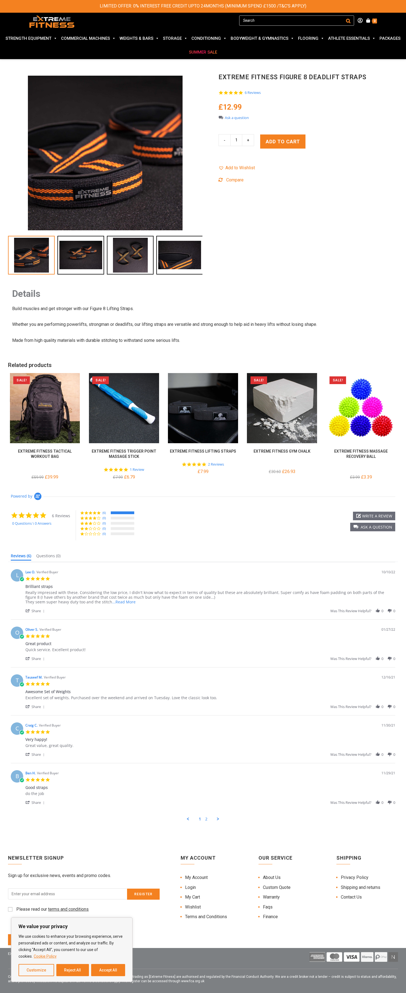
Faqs (268, 907)
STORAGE (172, 38)
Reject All (72, 970)
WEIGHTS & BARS (136, 38)
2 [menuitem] (206, 819)
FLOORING (308, 38)
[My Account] (358, 20)
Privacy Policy (354, 877)
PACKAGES (389, 38)
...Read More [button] (124, 601)
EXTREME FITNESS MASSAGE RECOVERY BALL (361, 454)
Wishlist (193, 907)
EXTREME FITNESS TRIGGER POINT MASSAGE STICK (124, 454)
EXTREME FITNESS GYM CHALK (282, 451)
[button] (236, 168)
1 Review (137, 469)
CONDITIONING (206, 38)
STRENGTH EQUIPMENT (28, 38)
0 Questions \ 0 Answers (31, 523)
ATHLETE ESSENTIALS (349, 38)
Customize (36, 970)
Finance (270, 916)
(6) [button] (104, 513)
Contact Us (351, 897)
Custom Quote (277, 887)
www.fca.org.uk (192, 981)
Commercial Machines (85, 38)
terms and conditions (68, 909)
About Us (272, 877)
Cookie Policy (45, 956)
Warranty (271, 897)
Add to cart (283, 141)
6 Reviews (253, 92)
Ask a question (237, 117)
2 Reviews (216, 464)
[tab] (21, 557)
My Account (196, 877)
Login (190, 887)
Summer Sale (203, 52)
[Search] (348, 20)
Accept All (108, 970)
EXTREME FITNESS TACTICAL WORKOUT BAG (45, 454)
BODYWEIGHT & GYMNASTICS (259, 38)
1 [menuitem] (200, 819)
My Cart (192, 897)
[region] (72, 949)
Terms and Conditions (206, 916)
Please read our (52, 909)
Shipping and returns (360, 887)
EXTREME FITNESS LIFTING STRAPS (203, 451)
